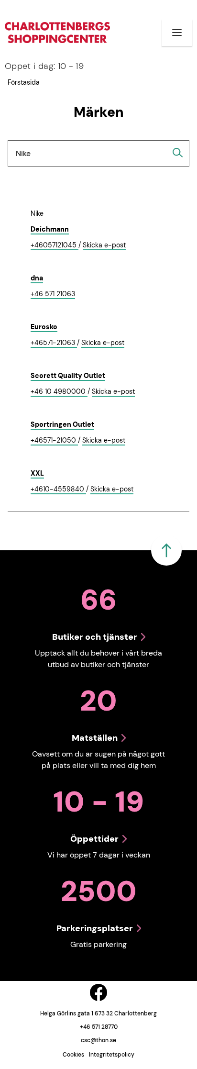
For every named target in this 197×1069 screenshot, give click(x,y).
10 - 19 (44, 66)
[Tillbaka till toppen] (166, 550)
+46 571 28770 (99, 1027)
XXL (37, 473)
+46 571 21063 (53, 294)
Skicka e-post (104, 245)
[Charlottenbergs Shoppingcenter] (57, 32)
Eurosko (44, 327)
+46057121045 (54, 245)
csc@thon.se (98, 1040)
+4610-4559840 (58, 489)
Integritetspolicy (111, 1054)
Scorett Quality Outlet (68, 375)
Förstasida (24, 82)
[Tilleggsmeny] (177, 32)
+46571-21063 (54, 343)
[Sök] (178, 152)
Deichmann (50, 229)
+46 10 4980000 (59, 392)
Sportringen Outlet (62, 424)
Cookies (73, 1054)
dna (37, 278)
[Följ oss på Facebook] (98, 992)
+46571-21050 (54, 440)
